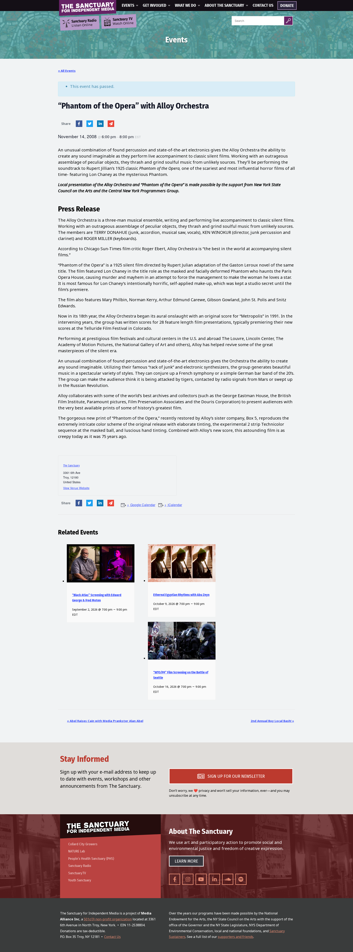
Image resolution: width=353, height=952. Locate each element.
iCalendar (175, 504)
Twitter (89, 123)
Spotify (241, 879)
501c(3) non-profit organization (108, 919)
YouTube (201, 879)
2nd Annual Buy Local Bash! (272, 721)
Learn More (186, 861)
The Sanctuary (71, 465)
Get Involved (154, 5)
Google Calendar (142, 504)
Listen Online (84, 23)
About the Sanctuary (224, 5)
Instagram (187, 879)
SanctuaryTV (77, 873)
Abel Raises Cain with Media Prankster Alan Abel (105, 721)
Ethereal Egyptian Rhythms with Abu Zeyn (181, 595)
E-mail (111, 123)
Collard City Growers (82, 844)
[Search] (288, 20)
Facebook (79, 123)
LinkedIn (100, 123)
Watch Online (123, 21)
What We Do (185, 5)
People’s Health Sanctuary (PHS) (91, 858)
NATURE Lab (76, 851)
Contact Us (263, 5)
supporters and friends (235, 936)
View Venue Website (76, 488)
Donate (287, 6)
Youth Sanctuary (79, 880)
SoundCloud (227, 879)
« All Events (67, 71)
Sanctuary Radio (79, 866)
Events (128, 5)
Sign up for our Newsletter (236, 776)
